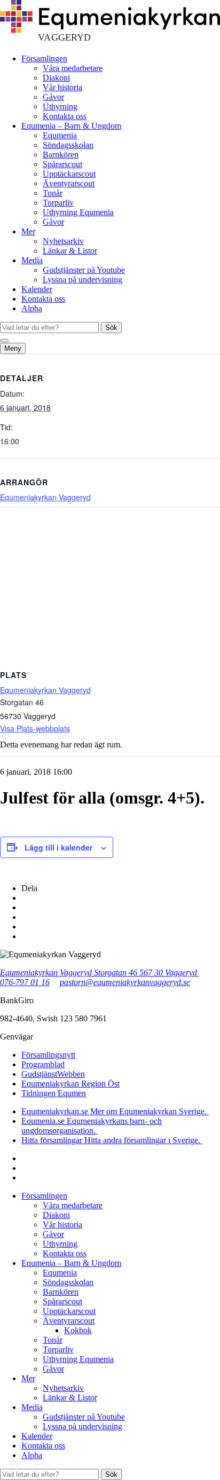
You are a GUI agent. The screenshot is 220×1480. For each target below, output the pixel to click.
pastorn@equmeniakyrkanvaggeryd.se (125, 982)
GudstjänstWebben (53, 1073)
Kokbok (78, 1330)
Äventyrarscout (69, 183)
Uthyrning (60, 106)
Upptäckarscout (69, 173)
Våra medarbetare (73, 68)
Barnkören (60, 154)
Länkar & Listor (70, 250)
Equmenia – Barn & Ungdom (71, 125)
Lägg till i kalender (58, 847)
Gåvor (53, 96)
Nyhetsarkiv (63, 241)
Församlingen (44, 58)
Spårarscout (62, 164)
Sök (111, 328)
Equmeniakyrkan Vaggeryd (45, 497)
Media (32, 260)
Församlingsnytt (48, 1054)
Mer (28, 231)
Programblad (43, 1064)
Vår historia (62, 87)
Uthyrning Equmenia (78, 212)
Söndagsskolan (68, 144)
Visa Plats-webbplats (35, 728)
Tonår (52, 193)
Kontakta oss (65, 116)
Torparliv (58, 202)
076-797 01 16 (25, 982)
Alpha (31, 308)
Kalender (36, 289)
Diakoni (56, 77)
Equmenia (60, 135)
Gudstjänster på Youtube (84, 269)
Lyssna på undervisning (82, 279)
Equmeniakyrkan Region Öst (70, 1083)
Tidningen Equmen (53, 1093)
